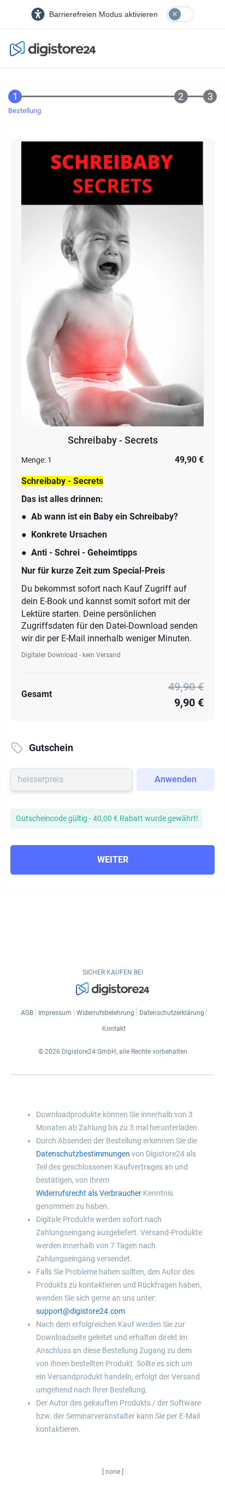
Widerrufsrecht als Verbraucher (88, 1193)
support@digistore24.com (80, 1311)
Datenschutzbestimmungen (83, 1153)
